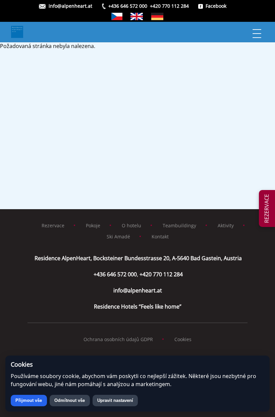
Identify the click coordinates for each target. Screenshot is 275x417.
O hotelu (131, 225)
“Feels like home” (137, 306)
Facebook (216, 6)
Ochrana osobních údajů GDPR (118, 339)
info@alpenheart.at (70, 6)
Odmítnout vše (69, 400)
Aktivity (226, 225)
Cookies (182, 339)
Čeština (117, 16)
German (157, 16)
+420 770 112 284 (169, 6)
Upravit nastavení (115, 400)
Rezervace (53, 225)
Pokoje (93, 225)
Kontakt (160, 236)
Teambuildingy (179, 225)
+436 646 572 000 (127, 6)
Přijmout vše (28, 400)
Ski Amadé (118, 236)
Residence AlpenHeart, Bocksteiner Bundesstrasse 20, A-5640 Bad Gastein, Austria (137, 258)
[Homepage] (130, 32)
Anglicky (136, 16)
